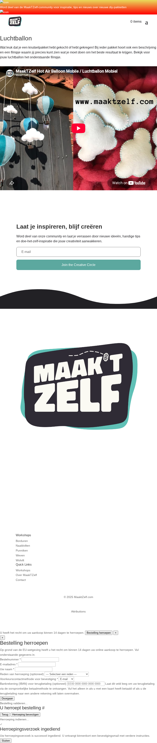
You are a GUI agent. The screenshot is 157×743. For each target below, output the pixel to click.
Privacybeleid (78, 606)
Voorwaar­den (78, 601)
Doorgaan (7, 698)
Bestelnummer (10, 659)
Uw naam (7, 669)
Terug (5, 714)
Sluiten (6, 740)
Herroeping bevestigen (25, 714)
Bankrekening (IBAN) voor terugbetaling (33, 683)
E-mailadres (8, 664)
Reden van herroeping (22, 674)
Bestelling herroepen (99, 632)
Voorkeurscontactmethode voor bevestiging (29, 679)
